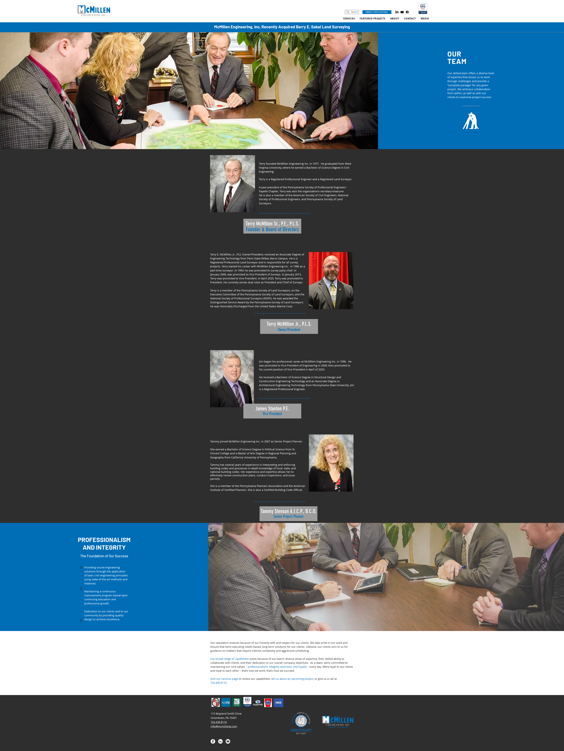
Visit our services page (224, 678)
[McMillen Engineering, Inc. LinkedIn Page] (397, 12)
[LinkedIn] (220, 741)
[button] (425, 18)
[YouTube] (228, 741)
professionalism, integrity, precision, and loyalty (277, 666)
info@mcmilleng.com (224, 726)
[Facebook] (407, 12)
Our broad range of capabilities (229, 659)
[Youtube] (402, 12)
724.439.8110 (218, 682)
